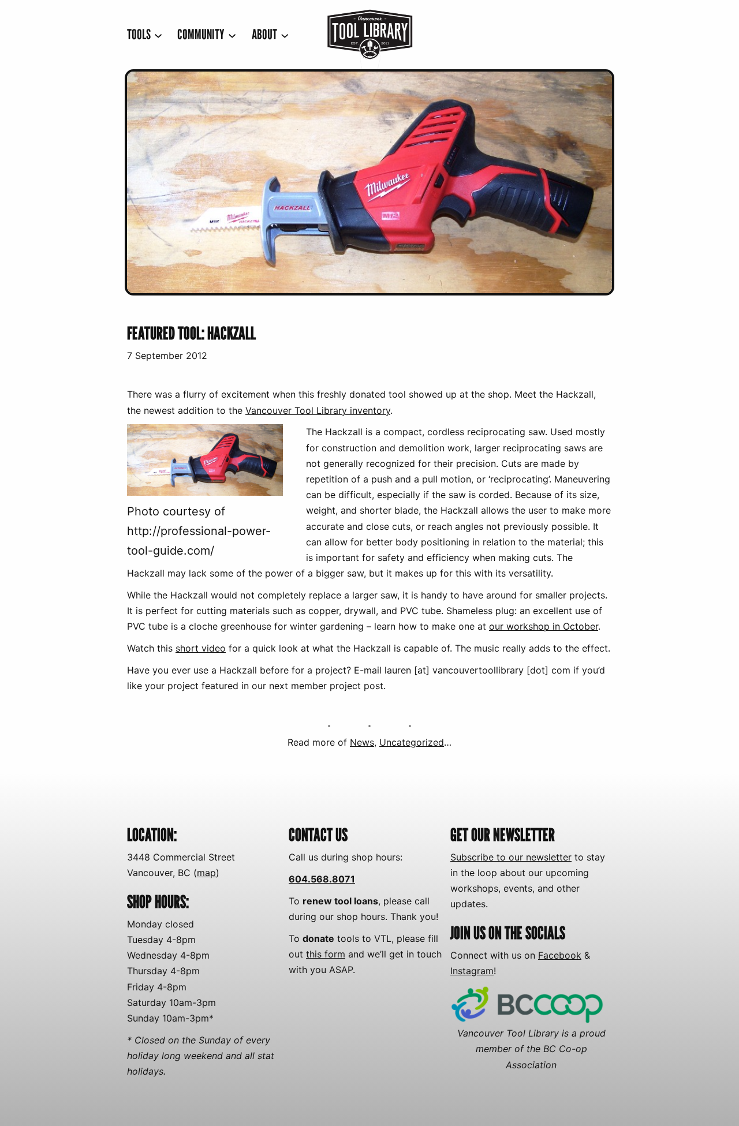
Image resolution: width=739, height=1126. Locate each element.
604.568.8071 (322, 879)
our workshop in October (543, 626)
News (362, 742)
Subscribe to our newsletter (511, 857)
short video (201, 648)
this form (325, 954)
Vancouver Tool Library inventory (317, 410)
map (206, 872)
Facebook (559, 955)
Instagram (472, 971)
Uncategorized (411, 742)
